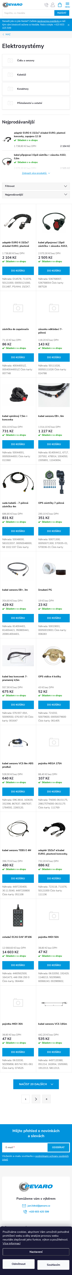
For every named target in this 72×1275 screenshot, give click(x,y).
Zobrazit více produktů (34, 173)
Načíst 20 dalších (33, 1084)
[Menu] (67, 4)
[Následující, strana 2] (36, 1099)
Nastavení (36, 1252)
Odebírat (58, 1147)
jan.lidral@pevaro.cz (39, 1205)
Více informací (11, 1243)
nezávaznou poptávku (48, 21)
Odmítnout (19, 1264)
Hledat (61, 13)
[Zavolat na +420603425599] (46, 5)
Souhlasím (53, 1265)
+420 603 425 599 (39, 1211)
